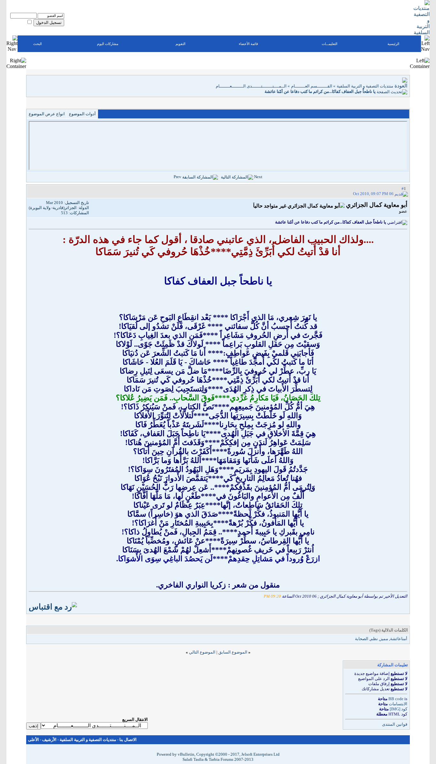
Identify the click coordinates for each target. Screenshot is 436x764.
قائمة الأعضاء (248, 44)
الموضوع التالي (202, 652)
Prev (177, 176)
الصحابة (361, 638)
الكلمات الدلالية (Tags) (388, 630)
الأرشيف (49, 739)
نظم (374, 638)
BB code (395, 698)
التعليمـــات (329, 44)
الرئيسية (393, 44)
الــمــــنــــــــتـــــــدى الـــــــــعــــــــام (251, 86)
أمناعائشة (398, 638)
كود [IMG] (398, 709)
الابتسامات (398, 703)
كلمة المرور (35, 11)
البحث (37, 44)
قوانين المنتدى (394, 724)
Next (258, 176)
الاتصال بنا (128, 739)
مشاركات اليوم (107, 44)
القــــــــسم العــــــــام (311, 86)
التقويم (180, 44)
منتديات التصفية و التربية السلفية (365, 86)
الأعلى (33, 739)
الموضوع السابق (232, 652)
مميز (384, 638)
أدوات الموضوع (82, 113)
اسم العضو (56, 11)
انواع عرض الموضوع (47, 113)
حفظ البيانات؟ (16, 23)
